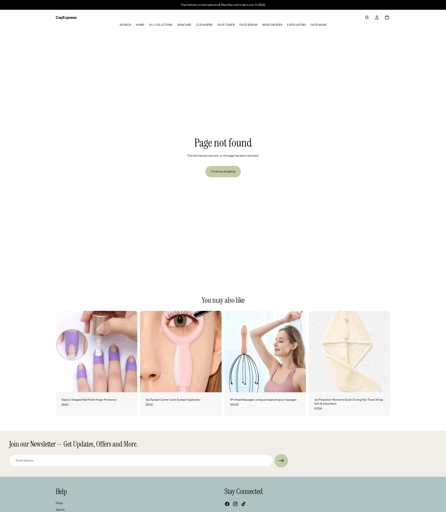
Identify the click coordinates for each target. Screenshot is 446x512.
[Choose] (383, 385)
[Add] (130, 385)
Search (60, 509)
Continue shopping (223, 171)
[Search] (367, 17)
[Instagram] (235, 504)
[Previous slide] (63, 351)
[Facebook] (227, 504)
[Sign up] (281, 460)
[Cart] (387, 17)
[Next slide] (130, 351)
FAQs (59, 503)
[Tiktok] (243, 504)
